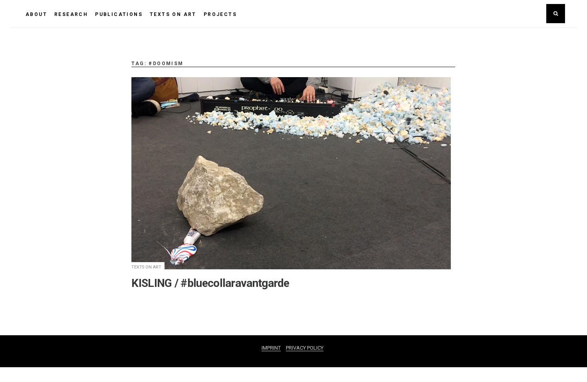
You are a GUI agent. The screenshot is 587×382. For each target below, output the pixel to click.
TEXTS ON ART (173, 14)
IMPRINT (271, 348)
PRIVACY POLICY (304, 348)
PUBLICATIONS (119, 14)
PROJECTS (220, 14)
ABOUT (36, 14)
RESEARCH (71, 14)
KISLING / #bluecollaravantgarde (210, 283)
